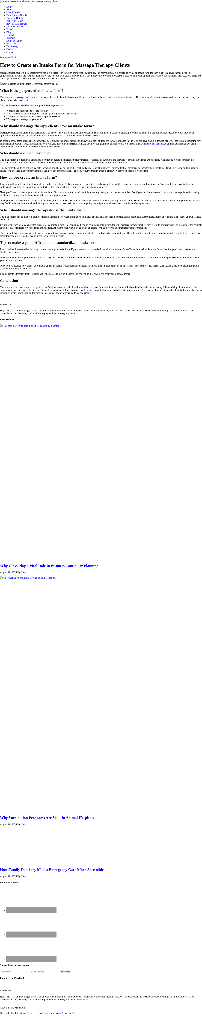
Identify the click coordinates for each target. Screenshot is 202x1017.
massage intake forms (26, 97)
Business (10, 38)
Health (9, 49)
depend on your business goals (52, 233)
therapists (88, 290)
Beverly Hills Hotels (16, 23)
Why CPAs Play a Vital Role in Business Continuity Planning (49, 566)
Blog (8, 32)
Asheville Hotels (14, 21)
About (9, 9)
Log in (72, 1013)
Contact (10, 52)
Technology (12, 46)
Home (9, 6)
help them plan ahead (155, 143)
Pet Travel (11, 43)
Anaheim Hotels (14, 18)
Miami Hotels (13, 12)
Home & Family (14, 40)
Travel (9, 29)
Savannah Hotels (14, 26)
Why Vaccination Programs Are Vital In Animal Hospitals (47, 818)
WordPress (61, 1013)
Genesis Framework (44, 1013)
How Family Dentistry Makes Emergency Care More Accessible (52, 870)
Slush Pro (25, 1013)
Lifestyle (10, 35)
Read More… (83, 999)
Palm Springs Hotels (16, 15)
